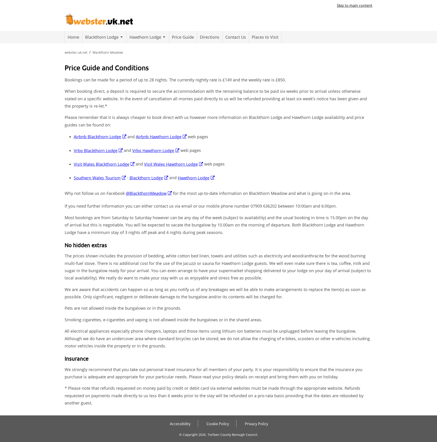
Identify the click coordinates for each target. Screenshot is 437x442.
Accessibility (180, 423)
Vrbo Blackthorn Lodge (95, 150)
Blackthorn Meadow (108, 52)
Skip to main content (354, 5)
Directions (209, 37)
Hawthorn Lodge (145, 37)
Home (73, 37)
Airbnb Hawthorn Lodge (158, 136)
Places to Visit (265, 37)
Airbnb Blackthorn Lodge (97, 136)
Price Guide (183, 37)
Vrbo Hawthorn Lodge (153, 150)
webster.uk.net (76, 52)
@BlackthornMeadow (146, 193)
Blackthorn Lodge (102, 37)
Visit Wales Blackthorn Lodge (101, 164)
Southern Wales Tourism (97, 178)
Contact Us (235, 37)
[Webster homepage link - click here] (99, 18)
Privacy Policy (256, 423)
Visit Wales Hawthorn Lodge (171, 164)
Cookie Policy (217, 423)
